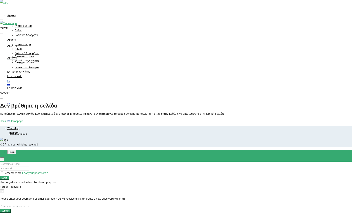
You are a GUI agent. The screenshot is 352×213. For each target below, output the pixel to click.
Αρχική (11, 15)
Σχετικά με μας (23, 25)
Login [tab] (11, 152)
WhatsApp (13, 128)
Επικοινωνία (14, 87)
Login (4, 177)
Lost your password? (35, 173)
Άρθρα (18, 30)
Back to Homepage (11, 121)
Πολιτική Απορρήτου (27, 35)
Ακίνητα (12, 58)
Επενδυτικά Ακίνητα (27, 67)
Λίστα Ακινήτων (24, 56)
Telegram (13, 132)
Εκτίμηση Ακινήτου (18, 71)
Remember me (13, 173)
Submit (5, 210)
